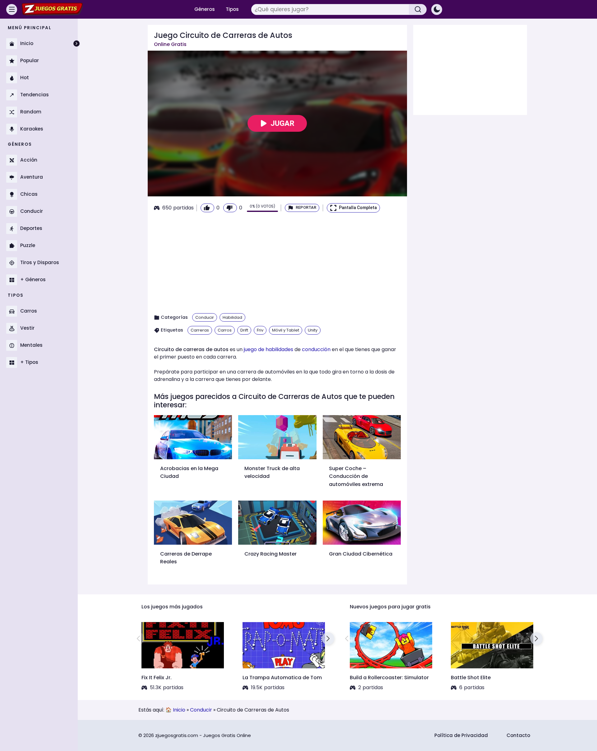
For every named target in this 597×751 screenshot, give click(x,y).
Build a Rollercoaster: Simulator (389, 677)
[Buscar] (418, 9)
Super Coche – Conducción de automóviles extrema (356, 476)
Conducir (204, 317)
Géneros (204, 9)
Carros (225, 330)
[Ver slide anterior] (138, 638)
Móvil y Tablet (285, 330)
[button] (302, 208)
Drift (244, 330)
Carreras (200, 330)
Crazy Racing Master (270, 553)
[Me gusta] (207, 208)
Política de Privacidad (461, 735)
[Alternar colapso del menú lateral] (76, 43)
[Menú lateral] (11, 9)
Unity (312, 330)
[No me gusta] (230, 208)
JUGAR (282, 123)
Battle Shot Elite (471, 677)
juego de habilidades (268, 349)
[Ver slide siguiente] (328, 638)
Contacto (518, 735)
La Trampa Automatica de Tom (282, 677)
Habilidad (232, 317)
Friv (260, 330)
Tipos (232, 9)
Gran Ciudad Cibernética (360, 553)
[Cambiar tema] (436, 9)
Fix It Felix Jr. (156, 677)
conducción (316, 349)
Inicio (179, 709)
